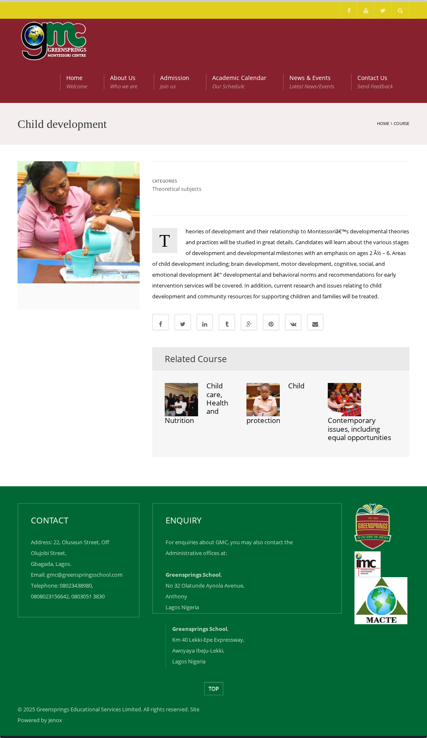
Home (76, 82)
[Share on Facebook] (160, 322)
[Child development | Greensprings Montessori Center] (54, 39)
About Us (123, 82)
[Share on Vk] (293, 322)
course (401, 123)
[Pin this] (271, 322)
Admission (174, 82)
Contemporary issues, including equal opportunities (359, 428)
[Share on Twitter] (182, 322)
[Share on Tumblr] (227, 322)
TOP (213, 688)
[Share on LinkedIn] (204, 322)
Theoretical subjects (176, 189)
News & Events (311, 82)
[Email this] (315, 322)
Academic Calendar (239, 82)
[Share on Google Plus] (249, 322)
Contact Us (375, 82)
